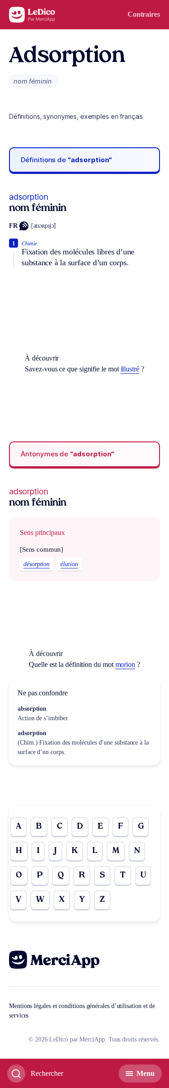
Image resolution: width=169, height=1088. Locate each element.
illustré (130, 369)
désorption (36, 564)
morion (125, 664)
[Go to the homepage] (32, 15)
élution (69, 564)
